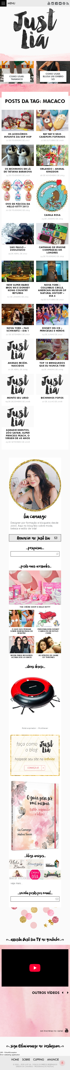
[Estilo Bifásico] (52, 864)
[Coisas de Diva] (35, 875)
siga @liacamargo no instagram (35, 1046)
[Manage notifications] (62, 1062)
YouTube (49, 3)
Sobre (26, 1059)
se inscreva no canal (51, 1031)
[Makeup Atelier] (17, 875)
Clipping (38, 1059)
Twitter (60, 3)
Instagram (52, 3)
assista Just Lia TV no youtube (35, 939)
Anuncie (53, 1059)
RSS (67, 3)
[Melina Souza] (35, 864)
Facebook (56, 3)
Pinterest (64, 3)
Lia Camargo (27, 1066)
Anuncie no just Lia (33, 538)
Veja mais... (17, 883)
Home (15, 1059)
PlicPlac (50, 1066)
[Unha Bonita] (17, 864)
